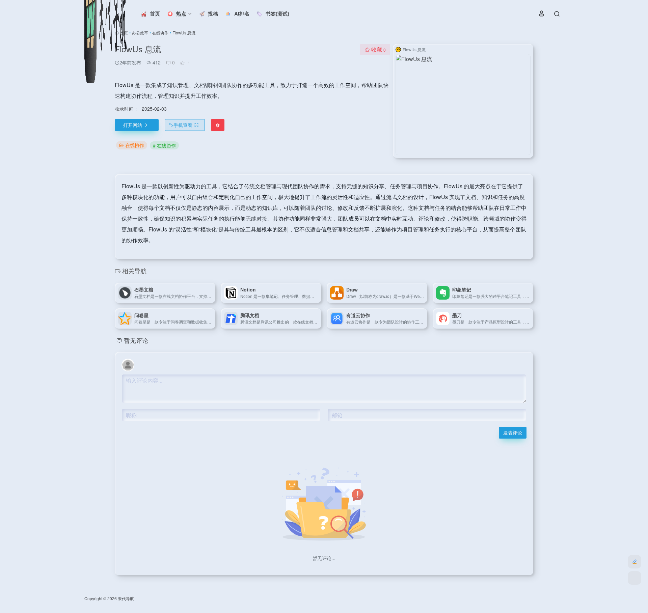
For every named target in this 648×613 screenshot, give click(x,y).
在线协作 (160, 32)
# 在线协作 (164, 145)
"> (180, 124)
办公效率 (140, 32)
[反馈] (217, 125)
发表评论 (512, 432)
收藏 (378, 49)
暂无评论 (136, 340)
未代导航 (126, 598)
